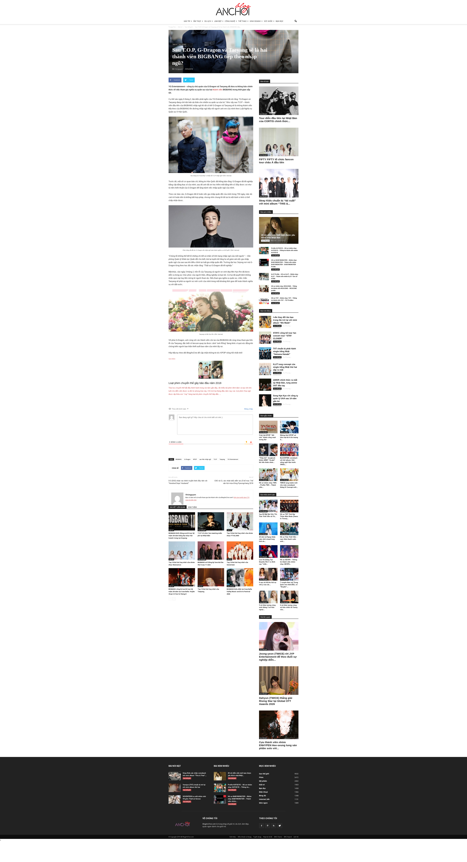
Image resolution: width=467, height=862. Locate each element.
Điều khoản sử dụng (244, 837)
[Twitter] (279, 825)
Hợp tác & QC (267, 837)
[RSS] (273, 825)
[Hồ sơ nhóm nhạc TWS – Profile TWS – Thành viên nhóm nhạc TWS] (268, 474)
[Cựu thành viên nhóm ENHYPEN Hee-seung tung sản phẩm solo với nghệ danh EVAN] (278, 725)
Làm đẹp (217, 21)
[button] (295, 21)
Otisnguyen (190, 494)
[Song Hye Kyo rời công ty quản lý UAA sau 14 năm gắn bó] (265, 400)
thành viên (217, 90)
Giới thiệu (232, 837)
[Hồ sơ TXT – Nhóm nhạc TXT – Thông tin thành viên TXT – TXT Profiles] (264, 300)
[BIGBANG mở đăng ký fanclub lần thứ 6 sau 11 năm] (211, 550)
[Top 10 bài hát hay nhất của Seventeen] (240, 550)
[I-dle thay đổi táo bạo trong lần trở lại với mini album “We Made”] (265, 322)
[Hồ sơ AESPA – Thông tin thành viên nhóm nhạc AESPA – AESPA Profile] (289, 551)
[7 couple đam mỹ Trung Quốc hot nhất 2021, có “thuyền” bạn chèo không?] (289, 574)
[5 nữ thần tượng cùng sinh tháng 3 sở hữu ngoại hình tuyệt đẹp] (268, 597)
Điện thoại (263, 792)
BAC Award (288, 837)
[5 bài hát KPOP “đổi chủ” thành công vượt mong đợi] (268, 427)
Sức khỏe (268, 21)
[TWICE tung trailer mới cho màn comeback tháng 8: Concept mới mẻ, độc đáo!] (289, 474)
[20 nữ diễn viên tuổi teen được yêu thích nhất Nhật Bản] (280, 230)
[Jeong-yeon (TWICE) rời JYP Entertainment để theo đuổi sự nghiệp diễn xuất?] (278, 636)
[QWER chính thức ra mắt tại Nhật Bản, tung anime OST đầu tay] (265, 385)
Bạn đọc (279, 21)
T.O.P (215, 459)
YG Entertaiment (233, 459)
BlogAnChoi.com (209, 824)
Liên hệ (296, 837)
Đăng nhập (248, 409)
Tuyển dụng (257, 837)
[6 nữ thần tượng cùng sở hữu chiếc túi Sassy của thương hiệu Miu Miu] (289, 597)
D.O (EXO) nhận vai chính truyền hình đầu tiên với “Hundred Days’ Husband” (188, 482)
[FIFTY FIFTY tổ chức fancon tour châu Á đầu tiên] (278, 142)
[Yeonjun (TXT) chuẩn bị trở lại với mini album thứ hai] (175, 788)
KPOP (195, 459)
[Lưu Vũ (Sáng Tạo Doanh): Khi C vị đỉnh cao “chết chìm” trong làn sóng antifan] (268, 551)
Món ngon (263, 803)
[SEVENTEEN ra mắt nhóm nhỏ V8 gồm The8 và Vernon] (175, 799)
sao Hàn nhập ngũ (205, 459)
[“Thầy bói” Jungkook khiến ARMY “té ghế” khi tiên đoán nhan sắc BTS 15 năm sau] (268, 449)
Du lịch (207, 21)
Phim (261, 777)
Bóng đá (262, 795)
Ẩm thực (197, 21)
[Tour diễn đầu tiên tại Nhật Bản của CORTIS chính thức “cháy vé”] (278, 100)
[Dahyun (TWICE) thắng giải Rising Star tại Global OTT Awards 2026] (278, 680)
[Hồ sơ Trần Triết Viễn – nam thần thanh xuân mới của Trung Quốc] (289, 528)
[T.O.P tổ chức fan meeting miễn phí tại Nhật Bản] (211, 521)
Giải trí (187, 21)
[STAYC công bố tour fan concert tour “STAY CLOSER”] (265, 338)
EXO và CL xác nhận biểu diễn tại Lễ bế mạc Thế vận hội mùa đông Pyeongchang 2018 (234, 482)
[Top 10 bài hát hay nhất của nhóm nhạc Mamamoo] (182, 550)
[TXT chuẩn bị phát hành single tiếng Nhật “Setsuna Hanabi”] (265, 353)
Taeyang (222, 459)
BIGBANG (179, 459)
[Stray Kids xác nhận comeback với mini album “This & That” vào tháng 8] (175, 776)
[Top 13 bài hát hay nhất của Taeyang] (211, 577)
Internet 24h (264, 799)
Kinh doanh (255, 21)
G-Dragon (187, 459)
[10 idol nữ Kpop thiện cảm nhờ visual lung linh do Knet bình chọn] (268, 528)
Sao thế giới (182, 44)
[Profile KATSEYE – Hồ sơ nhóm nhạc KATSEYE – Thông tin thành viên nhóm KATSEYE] (264, 250)
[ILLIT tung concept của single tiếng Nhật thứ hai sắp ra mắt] (265, 369)
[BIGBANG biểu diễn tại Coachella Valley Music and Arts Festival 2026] (240, 577)
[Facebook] (261, 825)
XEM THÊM (192, 507)
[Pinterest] (267, 825)
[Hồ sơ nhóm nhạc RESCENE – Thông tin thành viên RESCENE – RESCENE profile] (264, 288)
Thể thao (242, 21)
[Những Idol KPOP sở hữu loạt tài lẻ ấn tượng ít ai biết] (289, 427)
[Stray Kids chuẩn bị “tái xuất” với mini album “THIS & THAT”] (278, 183)
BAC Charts (278, 837)
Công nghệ (230, 21)
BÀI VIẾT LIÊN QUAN (177, 507)
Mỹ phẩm (263, 781)
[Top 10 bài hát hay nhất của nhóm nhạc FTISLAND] (240, 521)
